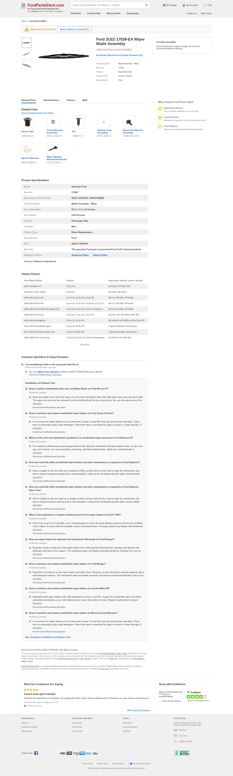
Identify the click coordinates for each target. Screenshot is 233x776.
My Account (77, 723)
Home (24, 21)
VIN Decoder (26, 731)
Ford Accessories (130, 727)
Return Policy (100, 255)
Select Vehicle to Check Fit (74, 29)
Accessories (133, 13)
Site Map (126, 731)
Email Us (182, 730)
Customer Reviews (29, 727)
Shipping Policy (80, 255)
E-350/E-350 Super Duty (67, 659)
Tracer (30, 661)
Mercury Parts (113, 13)
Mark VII (113, 659)
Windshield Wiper (108, 653)
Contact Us (192, 13)
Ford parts (104, 669)
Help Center (206, 13)
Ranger (87, 659)
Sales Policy (88, 764)
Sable (23, 661)
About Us (25, 723)
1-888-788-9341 (186, 741)
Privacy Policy (118, 764)
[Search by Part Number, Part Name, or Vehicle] (147, 5)
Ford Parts (76, 13)
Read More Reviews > (141, 710)
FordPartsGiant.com (30, 666)
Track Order (77, 727)
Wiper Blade (122, 653)
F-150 (81, 659)
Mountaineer (139, 659)
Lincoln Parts (93, 13)
